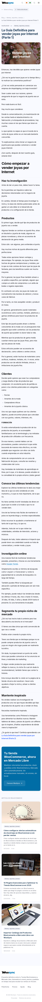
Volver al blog (8, 9)
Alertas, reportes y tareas (15, 17)
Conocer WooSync (13, 783)
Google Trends (12, 564)
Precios (14, 987)
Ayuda (22, 987)
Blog (3, 17)
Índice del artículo (22, 9)
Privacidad (14, 998)
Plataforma (5, 987)
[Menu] (38, 2)
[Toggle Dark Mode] (34, 2)
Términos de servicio (25, 998)
